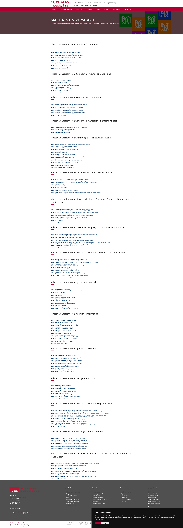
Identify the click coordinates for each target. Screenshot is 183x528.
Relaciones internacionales (73, 492)
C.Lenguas (123, 501)
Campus (68, 494)
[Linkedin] (19, 513)
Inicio (54, 23)
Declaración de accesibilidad (16, 525)
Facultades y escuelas (126, 492)
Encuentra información (62, 23)
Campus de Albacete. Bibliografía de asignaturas (95, 23)
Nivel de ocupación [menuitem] (116, 9)
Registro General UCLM (154, 505)
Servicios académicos (99, 503)
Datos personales (25, 524)
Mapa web (26, 525)
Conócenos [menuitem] (54, 9)
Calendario (96, 501)
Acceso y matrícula (98, 494)
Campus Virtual (152, 494)
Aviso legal (12, 524)
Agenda (68, 497)
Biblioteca (151, 492)
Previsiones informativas (72, 499)
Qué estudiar (96, 492)
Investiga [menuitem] (88, 9)
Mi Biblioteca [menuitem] (128, 9)
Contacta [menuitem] (106, 9)
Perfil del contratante (154, 503)
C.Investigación (125, 496)
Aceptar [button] (98, 523)
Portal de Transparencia (72, 501)
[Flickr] (27, 513)
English (122, 5)
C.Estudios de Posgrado (127, 499)
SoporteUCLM (16, 508)
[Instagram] (22, 513)
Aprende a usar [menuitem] (79, 9)
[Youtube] (24, 513)
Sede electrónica (152, 497)
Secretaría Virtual (153, 496)
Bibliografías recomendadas (75, 23)
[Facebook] (13, 513)
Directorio (151, 507)
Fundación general (71, 505)
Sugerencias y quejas (154, 499)
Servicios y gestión (71, 503)
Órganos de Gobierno (72, 496)
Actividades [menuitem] (97, 9)
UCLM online (96, 496)
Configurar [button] (105, 523)
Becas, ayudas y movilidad (100, 499)
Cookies (18, 524)
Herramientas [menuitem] (128, 5)
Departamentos (125, 494)
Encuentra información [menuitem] (66, 9)
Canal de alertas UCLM (154, 501)
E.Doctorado (124, 497)
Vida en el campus (98, 497)
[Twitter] (16, 513)
